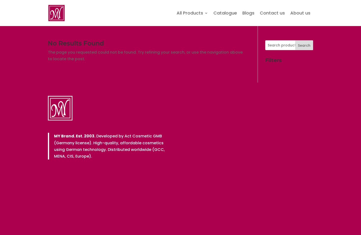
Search (304, 45)
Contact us (272, 13)
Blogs (248, 13)
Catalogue (225, 13)
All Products (190, 13)
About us (300, 13)
